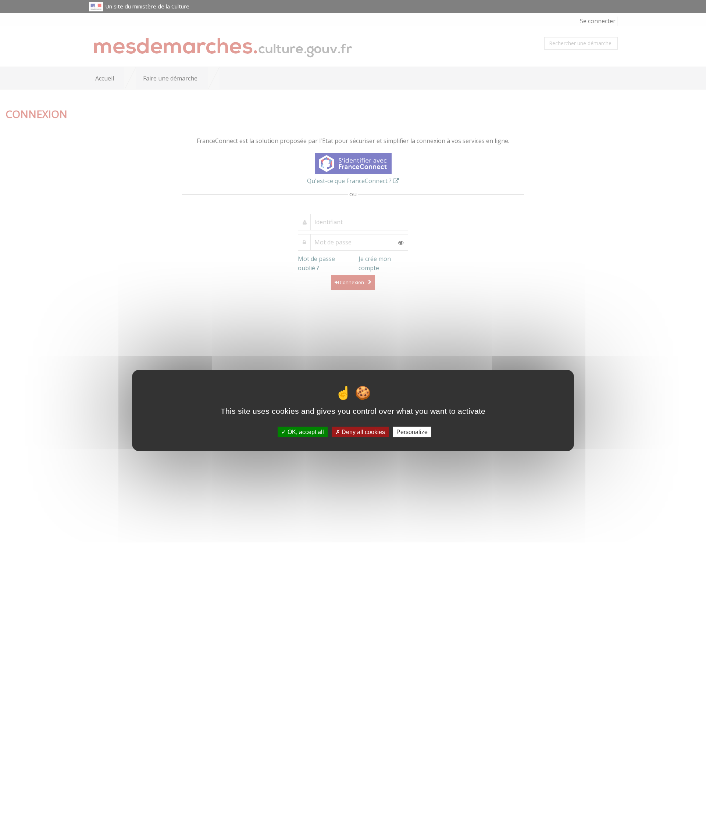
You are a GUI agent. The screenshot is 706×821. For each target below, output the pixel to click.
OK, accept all (305, 432)
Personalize (412, 432)
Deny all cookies (362, 432)
